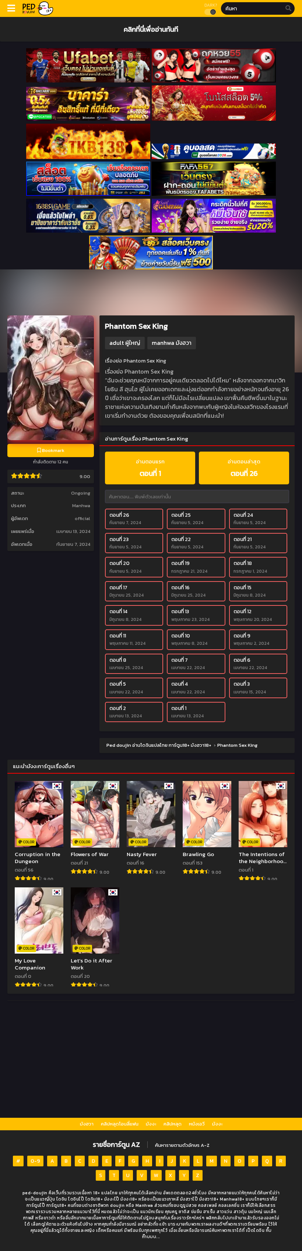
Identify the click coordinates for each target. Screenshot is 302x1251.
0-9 (35, 1161)
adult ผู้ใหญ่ (124, 342)
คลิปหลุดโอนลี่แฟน (119, 1123)
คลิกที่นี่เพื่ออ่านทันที (151, 29)
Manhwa (81, 505)
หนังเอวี (197, 1123)
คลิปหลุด (173, 1123)
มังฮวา (87, 1123)
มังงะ (151, 1123)
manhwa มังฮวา (172, 342)
